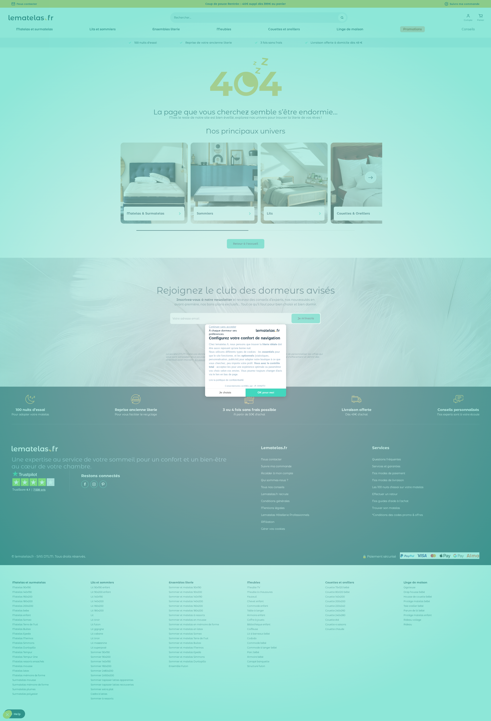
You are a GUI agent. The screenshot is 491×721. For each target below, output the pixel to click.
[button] (7, 714)
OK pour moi (266, 392)
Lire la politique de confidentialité (226, 380)
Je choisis (225, 392)
